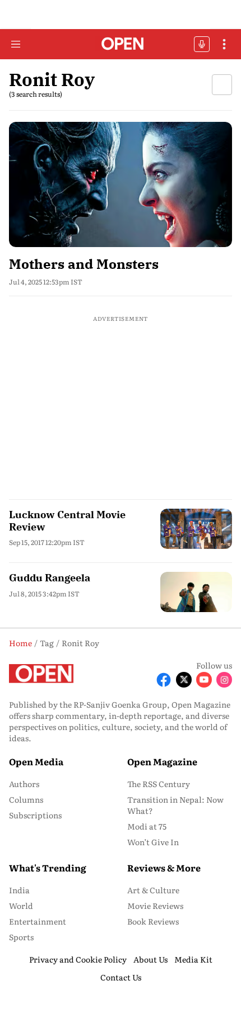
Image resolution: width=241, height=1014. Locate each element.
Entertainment (37, 921)
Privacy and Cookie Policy (78, 959)
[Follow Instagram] (224, 680)
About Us (150, 959)
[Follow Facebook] (164, 680)
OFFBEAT (202, 44)
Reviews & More (164, 867)
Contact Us (120, 977)
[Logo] (120, 44)
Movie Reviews (155, 905)
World (21, 905)
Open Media (36, 761)
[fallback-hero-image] (120, 184)
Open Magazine (162, 761)
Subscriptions (35, 815)
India (19, 889)
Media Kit (193, 959)
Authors (24, 783)
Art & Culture (153, 889)
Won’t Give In (153, 841)
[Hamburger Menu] (15, 44)
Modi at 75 (146, 826)
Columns (26, 799)
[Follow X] (184, 680)
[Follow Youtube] (204, 680)
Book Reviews (153, 921)
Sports (21, 936)
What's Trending (47, 867)
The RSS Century (158, 783)
